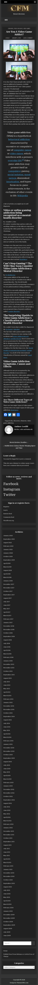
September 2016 (9, 636)
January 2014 (7, 744)
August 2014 (7, 720)
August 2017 (7, 598)
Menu (5, 2)
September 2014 (9, 716)
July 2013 (6, 765)
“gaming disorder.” (14, 311)
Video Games (26, 28)
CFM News (10, 28)
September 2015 (9, 675)
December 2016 (8, 626)
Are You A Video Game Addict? (19, 33)
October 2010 (8, 880)
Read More (23, 259)
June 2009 (7, 935)
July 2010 (6, 890)
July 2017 (6, 601)
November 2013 (8, 751)
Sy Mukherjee (10, 275)
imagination (12, 181)
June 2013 (6, 768)
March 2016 (7, 654)
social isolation (15, 174)
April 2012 (6, 817)
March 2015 (7, 695)
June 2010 (6, 894)
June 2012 (6, 810)
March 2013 (7, 779)
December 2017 (8, 584)
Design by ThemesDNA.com (19, 983)
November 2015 (8, 668)
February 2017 (8, 619)
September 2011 (8, 841)
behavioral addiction (19, 139)
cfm (11, 421)
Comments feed (8, 517)
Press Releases (18, 28)
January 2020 (8, 553)
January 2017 (8, 622)
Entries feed (7, 513)
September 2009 (9, 925)
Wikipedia (22, 195)
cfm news (16, 421)
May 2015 (6, 688)
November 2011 (8, 835)
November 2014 (8, 709)
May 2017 (6, 608)
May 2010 (6, 897)
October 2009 (8, 921)
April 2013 (6, 775)
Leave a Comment (28, 38)
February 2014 (8, 741)
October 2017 (8, 591)
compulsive (14, 171)
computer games (22, 150)
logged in (15, 459)
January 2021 (8, 549)
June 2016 (6, 647)
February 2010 (8, 907)
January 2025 (8, 535)
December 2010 (8, 873)
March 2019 (7, 567)
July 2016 (6, 643)
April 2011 (6, 859)
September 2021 (9, 539)
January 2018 (8, 581)
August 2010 (7, 887)
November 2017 (8, 588)
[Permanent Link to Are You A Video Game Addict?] (19, 50)
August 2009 (7, 928)
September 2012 (9, 800)
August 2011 (7, 845)
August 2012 (7, 803)
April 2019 (6, 563)
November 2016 (8, 629)
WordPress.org (8, 520)
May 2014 (6, 730)
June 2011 (6, 852)
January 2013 (8, 786)
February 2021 (8, 546)
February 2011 (8, 866)
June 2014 (6, 727)
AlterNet (17, 329)
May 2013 (6, 772)
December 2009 (8, 914)
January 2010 (8, 911)
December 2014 (8, 706)
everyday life (15, 160)
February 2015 (8, 699)
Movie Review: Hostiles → (19, 442)
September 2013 (9, 758)
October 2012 (8, 796)
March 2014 (7, 737)
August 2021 (7, 542)
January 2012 (8, 828)
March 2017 (7, 615)
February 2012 (8, 824)
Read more (14, 410)
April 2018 (6, 574)
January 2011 (7, 869)
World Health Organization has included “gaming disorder (18, 350)
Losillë (8, 38)
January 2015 (8, 702)
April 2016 (6, 650)
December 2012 (8, 789)
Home (5, 951)
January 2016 (8, 661)
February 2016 (8, 657)
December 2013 (8, 748)
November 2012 (8, 793)
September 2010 (9, 883)
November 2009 (9, 918)
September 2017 (9, 595)
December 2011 (8, 831)
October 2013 (8, 754)
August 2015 (7, 678)
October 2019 (8, 556)
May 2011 (6, 855)
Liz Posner (9, 329)
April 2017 (6, 612)
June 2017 (6, 605)
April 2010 (7, 901)
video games (16, 153)
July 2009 (6, 932)
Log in (5, 510)
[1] (23, 160)
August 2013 (7, 761)
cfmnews (23, 421)
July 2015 (6, 682)
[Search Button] (35, 2)
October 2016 (8, 633)
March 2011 (7, 862)
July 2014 (6, 723)
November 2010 (8, 876)
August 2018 (7, 570)
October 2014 (7, 713)
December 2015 (8, 664)
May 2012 (6, 814)
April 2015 (6, 692)
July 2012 (6, 807)
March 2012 (7, 821)
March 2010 (7, 904)
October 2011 (7, 838)
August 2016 (7, 640)
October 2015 (8, 671)
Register (6, 506)
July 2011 (6, 848)
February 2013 (8, 782)
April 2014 (6, 734)
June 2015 (6, 685)
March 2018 (7, 577)
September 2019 (9, 560)
